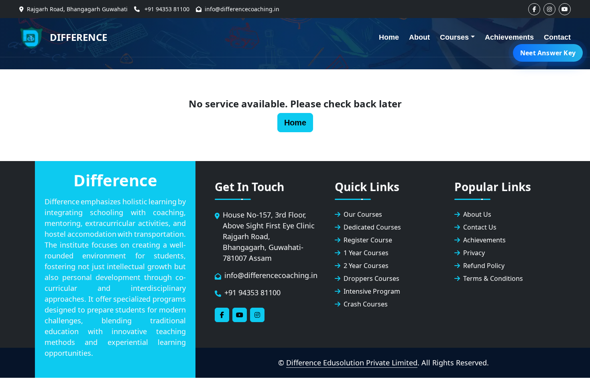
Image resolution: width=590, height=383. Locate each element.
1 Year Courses (366, 252)
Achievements (509, 37)
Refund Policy (484, 265)
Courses (454, 37)
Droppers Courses (371, 278)
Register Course (368, 240)
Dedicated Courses (372, 227)
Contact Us (479, 227)
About (419, 37)
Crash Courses (366, 304)
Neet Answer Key (548, 52)
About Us (477, 214)
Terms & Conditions (493, 278)
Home (389, 37)
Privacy (474, 252)
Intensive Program (372, 291)
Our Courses (363, 214)
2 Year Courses (366, 265)
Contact (557, 37)
